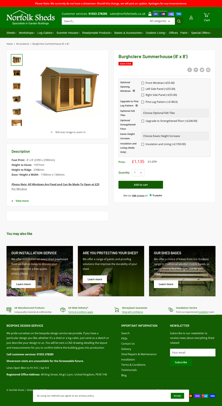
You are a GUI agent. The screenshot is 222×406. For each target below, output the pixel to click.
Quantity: (124, 172)
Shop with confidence (132, 311)
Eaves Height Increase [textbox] (127, 136)
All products (22, 43)
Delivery (126, 349)
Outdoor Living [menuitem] (155, 32)
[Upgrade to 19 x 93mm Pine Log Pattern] (136, 105)
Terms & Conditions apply (80, 311)
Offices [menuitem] (173, 32)
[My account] (191, 17)
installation (203, 311)
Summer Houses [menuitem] (67, 32)
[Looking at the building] (134, 91)
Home (10, 43)
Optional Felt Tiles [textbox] (127, 113)
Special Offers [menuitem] (200, 32)
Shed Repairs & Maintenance (139, 354)
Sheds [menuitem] (11, 32)
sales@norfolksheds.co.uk (127, 14)
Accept (177, 395)
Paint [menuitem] (183, 32)
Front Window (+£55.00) (160, 83)
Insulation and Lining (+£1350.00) (166, 144)
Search (125, 333)
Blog (124, 375)
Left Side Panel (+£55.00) (160, 89)
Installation (128, 359)
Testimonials (129, 370)
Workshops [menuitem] (26, 32)
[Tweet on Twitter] (202, 69)
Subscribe (181, 362)
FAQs (124, 338)
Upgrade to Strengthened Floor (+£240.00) (171, 121)
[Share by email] (208, 69)
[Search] (179, 21)
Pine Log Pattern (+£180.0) (162, 102)
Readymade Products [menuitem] (96, 32)
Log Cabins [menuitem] (45, 32)
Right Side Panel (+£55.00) (161, 95)
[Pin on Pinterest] (196, 69)
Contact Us (128, 343)
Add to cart (141, 185)
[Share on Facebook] (189, 69)
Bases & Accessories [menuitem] (128, 32)
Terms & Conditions (133, 365)
